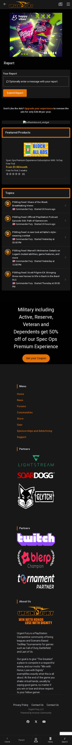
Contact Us (37, 705)
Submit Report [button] (15, 93)
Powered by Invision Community (36, 713)
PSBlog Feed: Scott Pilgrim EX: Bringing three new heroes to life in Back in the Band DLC (35, 276)
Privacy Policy (20, 705)
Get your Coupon (36, 358)
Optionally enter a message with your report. (33, 81)
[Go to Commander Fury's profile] (8, 204)
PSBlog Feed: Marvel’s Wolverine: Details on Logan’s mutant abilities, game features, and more (36, 254)
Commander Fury (24, 209)
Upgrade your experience (38, 108)
